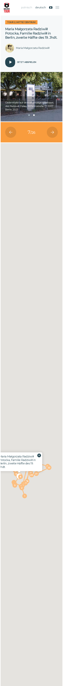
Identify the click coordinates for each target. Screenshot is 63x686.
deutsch (40, 7)
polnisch (26, 7)
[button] (29, 115)
